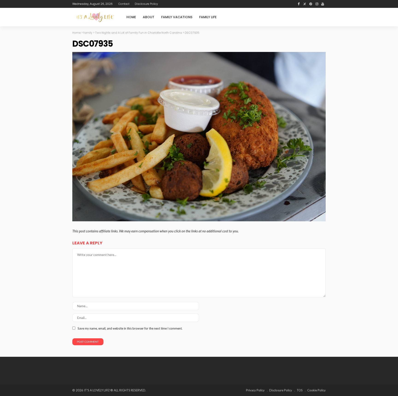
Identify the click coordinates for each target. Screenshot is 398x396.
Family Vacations (176, 17)
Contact (123, 4)
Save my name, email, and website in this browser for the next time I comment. (130, 328)
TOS (300, 390)
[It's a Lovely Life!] (95, 17)
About (148, 17)
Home (131, 17)
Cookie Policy (316, 390)
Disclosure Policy (146, 4)
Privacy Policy (255, 390)
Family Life (208, 17)
